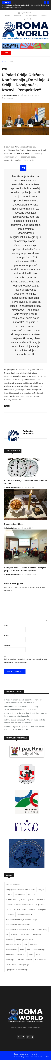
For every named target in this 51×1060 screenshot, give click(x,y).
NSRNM (14, 934)
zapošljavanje (24, 965)
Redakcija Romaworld (11, 95)
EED (29, 894)
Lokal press (42, 909)
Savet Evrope (21, 954)
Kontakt (43, 16)
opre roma (9, 939)
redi (25, 944)
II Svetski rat (41, 899)
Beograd (41, 889)
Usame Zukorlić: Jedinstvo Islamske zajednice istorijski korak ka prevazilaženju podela (25, 714)
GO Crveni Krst (11, 899)
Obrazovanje (24, 934)
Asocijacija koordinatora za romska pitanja (20, 889)
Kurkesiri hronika (20, 909)
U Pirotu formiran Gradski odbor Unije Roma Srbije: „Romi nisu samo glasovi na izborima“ (24, 701)
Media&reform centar (24, 914)
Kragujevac (40, 904)
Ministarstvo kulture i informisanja (18, 924)
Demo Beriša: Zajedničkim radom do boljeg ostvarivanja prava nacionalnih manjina (21, 707)
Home (4, 61)
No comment (8, 98)
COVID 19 (9, 894)
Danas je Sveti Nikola (13, 524)
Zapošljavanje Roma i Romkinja (17, 970)
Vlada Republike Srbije (24, 960)
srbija (31, 954)
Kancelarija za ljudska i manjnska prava (19, 904)
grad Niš (22, 899)
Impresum (17, 16)
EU (35, 894)
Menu (6, 53)
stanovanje (10, 960)
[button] (45, 2)
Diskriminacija (20, 894)
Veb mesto (7, 646)
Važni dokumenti (31, 16)
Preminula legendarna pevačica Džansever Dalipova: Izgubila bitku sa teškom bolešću (25, 727)
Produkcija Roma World (24, 939)
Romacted (33, 944)
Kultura (8, 909)
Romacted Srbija (11, 949)
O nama (7, 16)
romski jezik (10, 954)
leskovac (32, 909)
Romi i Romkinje (38, 949)
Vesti (11, 61)
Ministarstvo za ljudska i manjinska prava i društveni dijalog (26, 929)
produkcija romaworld (13, 944)
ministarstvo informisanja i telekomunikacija (21, 919)
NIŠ (7, 934)
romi (22, 949)
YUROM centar (40, 960)
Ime (6, 625)
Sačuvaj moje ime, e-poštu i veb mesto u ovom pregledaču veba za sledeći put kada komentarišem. (25, 660)
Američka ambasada (13, 884)
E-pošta (7, 635)
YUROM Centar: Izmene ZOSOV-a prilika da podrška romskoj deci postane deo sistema (24, 721)
